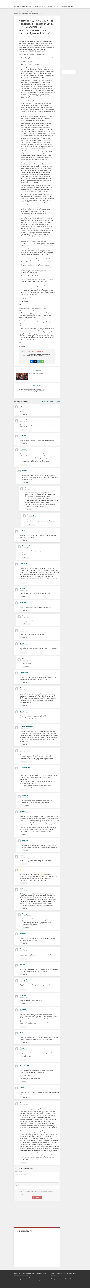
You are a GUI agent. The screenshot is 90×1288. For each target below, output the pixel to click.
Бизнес (50, 6)
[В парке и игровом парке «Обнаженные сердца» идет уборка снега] (52, 391)
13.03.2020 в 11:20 (24, 728)
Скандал (40, 351)
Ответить (24, 414)
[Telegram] (38, 361)
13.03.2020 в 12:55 (24, 857)
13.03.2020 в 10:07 (24, 689)
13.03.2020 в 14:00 (26, 915)
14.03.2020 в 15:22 (24, 1049)
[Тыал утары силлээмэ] (22, 376)
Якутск (70, 6)
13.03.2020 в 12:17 (24, 812)
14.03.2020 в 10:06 (31, 516)
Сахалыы (64, 6)
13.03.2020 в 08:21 (24, 603)
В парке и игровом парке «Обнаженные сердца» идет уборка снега (32, 390)
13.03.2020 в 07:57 (24, 407)
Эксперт (56, 6)
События (35, 6)
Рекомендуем (31, 351)
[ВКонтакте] (31, 361)
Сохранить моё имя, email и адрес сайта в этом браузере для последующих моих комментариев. (37, 1192)
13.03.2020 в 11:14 (26, 617)
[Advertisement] (37, 1213)
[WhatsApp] (42, 361)
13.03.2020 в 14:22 (24, 950)
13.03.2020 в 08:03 (24, 421)
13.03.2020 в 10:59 (24, 712)
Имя (16, 1185)
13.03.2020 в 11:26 (24, 769)
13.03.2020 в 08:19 (24, 565)
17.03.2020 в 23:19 (24, 1089)
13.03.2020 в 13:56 (26, 841)
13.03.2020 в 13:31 (24, 890)
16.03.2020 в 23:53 (24, 1067)
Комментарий (18, 1171)
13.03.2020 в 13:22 (24, 871)
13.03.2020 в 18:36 (24, 997)
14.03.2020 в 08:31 (26, 547)
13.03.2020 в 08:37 (24, 631)
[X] (35, 361)
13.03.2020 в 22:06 (24, 1010)
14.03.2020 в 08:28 (29, 489)
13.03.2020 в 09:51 (24, 674)
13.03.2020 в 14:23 (26, 660)
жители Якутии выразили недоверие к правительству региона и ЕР (38, 354)
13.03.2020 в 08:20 (24, 590)
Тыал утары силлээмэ (36, 374)
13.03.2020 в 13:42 (24, 935)
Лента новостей (25, 6)
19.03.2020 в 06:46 (24, 1104)
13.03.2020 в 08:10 (24, 532)
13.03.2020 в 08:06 (24, 437)
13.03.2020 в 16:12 (24, 966)
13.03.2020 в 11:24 (24, 751)
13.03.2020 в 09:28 (24, 644)
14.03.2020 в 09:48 (24, 1034)
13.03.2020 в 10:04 (26, 472)
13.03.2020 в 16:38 (24, 981)
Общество (42, 6)
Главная (16, 6)
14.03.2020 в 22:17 (26, 797)
